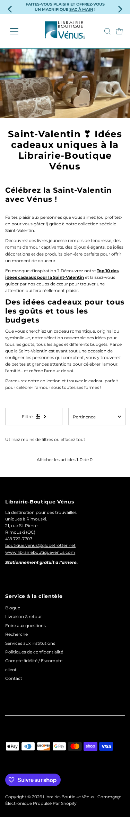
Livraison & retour (23, 616)
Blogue (12, 607)
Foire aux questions (25, 625)
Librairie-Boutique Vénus (68, 796)
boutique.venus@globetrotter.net (40, 545)
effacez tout (73, 439)
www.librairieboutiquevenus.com (40, 552)
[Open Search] (107, 31)
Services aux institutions (30, 643)
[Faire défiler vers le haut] (116, 798)
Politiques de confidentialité (34, 652)
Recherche (16, 634)
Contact (13, 678)
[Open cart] (119, 31)
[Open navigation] (19, 31)
